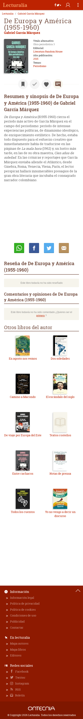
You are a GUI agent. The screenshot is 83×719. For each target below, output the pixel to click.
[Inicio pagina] (78, 591)
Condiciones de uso (23, 615)
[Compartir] (58, 5)
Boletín (20, 695)
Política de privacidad (24, 603)
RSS (18, 689)
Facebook (22, 671)
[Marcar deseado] (46, 84)
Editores (15, 655)
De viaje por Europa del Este (23, 435)
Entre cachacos (22, 473)
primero (40, 315)
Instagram (22, 683)
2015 (35, 59)
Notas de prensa (60, 473)
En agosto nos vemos (23, 358)
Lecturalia (7, 13)
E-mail (64, 248)
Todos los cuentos (23, 512)
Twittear (49, 248)
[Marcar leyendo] (23, 84)
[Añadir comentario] (58, 84)
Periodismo (39, 66)
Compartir (34, 248)
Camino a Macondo (23, 397)
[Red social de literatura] (15, 5)
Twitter (20, 677)
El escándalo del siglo (60, 397)
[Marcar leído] (34, 84)
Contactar (16, 627)
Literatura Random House (47, 51)
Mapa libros (18, 649)
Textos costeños (60, 435)
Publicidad (17, 621)
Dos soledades (60, 358)
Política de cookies (23, 609)
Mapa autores (19, 643)
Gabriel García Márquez (31, 13)
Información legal (22, 598)
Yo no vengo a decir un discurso (60, 514)
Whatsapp (19, 248)
